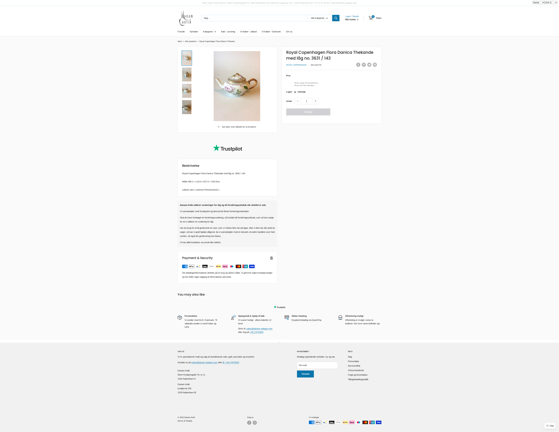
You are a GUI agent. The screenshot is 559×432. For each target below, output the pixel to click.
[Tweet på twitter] (369, 65)
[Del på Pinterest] (364, 65)
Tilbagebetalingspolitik (358, 379)
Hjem (180, 41)
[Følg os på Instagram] (255, 423)
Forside (181, 31)
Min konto (350, 19)
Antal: (289, 101)
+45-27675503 (256, 332)
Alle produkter (191, 41)
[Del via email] (375, 65)
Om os (289, 31)
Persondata (353, 361)
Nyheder (194, 31)
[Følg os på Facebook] (249, 423)
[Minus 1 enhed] (298, 101)
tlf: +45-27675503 (231, 362)
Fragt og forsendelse (357, 375)
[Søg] (335, 18)
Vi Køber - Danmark (271, 31)
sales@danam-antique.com (259, 328)
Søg (350, 356)
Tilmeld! (305, 374)
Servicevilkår (354, 366)
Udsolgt (308, 111)
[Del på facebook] (358, 65)
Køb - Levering (228, 31)
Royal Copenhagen (296, 65)
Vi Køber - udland (248, 31)
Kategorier (208, 31)
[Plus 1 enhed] (315, 101)
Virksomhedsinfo (356, 370)
